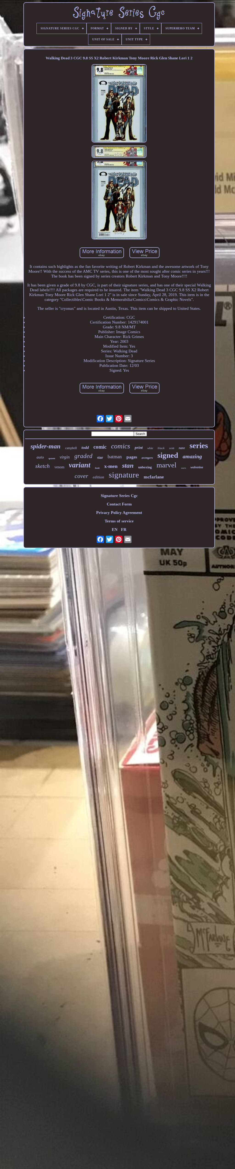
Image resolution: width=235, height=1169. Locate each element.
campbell (71, 448)
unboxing (145, 467)
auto (40, 457)
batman (115, 456)
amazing (192, 456)
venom (59, 467)
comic (99, 447)
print (139, 447)
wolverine (196, 467)
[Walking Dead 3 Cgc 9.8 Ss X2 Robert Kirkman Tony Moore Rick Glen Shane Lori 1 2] (119, 104)
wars (183, 468)
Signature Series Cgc (119, 495)
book (97, 468)
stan (128, 465)
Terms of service (119, 521)
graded (83, 456)
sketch (42, 466)
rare (182, 448)
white (150, 448)
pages (131, 457)
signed (167, 455)
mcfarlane (154, 476)
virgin (65, 457)
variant (79, 465)
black (161, 448)
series (199, 445)
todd (85, 447)
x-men (111, 466)
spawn (51, 458)
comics (120, 446)
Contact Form (119, 504)
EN (115, 529)
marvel (166, 465)
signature (124, 474)
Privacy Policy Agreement (119, 512)
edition (98, 477)
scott (171, 448)
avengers (147, 457)
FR (123, 529)
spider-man (46, 446)
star (100, 457)
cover (81, 476)
